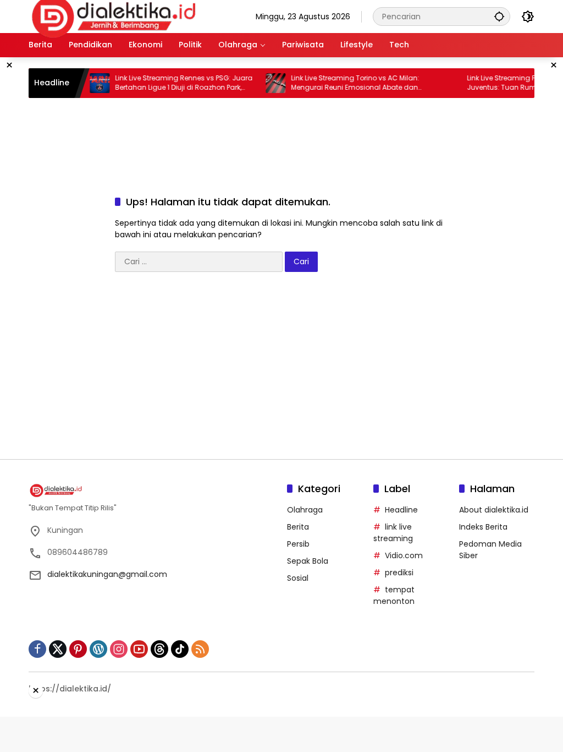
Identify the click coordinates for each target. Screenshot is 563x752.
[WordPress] (98, 649)
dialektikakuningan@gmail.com (107, 574)
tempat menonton (394, 595)
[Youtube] (139, 649)
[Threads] (159, 649)
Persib (298, 543)
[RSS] (200, 649)
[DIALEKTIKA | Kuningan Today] (114, 15)
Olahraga (305, 509)
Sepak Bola (307, 560)
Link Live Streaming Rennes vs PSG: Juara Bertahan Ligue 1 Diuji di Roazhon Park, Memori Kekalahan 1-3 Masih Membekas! (174, 83)
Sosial (297, 578)
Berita (298, 526)
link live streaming (393, 532)
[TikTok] (180, 649)
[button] (499, 16)
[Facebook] (37, 649)
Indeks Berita (483, 526)
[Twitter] (58, 649)
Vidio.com (404, 555)
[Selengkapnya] (152, 490)
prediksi (399, 572)
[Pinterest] (78, 649)
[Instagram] (119, 649)
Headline (401, 509)
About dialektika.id (493, 509)
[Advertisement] (295, 134)
